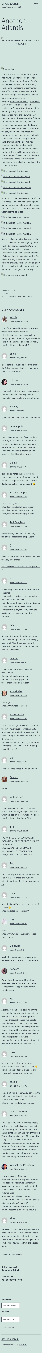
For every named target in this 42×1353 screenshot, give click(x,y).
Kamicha (14, 968)
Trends (29, 296)
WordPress (23, 1344)
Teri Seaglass (17, 522)
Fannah (14, 777)
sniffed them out (31, 252)
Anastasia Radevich (19, 101)
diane (13, 625)
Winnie (13, 317)
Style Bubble (10, 3)
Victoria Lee (16, 797)
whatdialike (16, 691)
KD (11, 998)
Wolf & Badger (7, 249)
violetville (15, 945)
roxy (12, 919)
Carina (13, 462)
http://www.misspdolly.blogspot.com (18, 1103)
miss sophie (16, 426)
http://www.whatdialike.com (14, 706)
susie (6, 293)
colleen (14, 380)
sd (11, 578)
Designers (17, 296)
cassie (13, 1081)
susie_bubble (17, 714)
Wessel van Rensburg (22, 1165)
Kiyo (12, 1052)
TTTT (13, 826)
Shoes (23, 296)
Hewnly (14, 406)
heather (14, 658)
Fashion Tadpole (19, 492)
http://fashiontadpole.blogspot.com (17, 507)
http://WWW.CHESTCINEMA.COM (17, 848)
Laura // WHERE (18, 1111)
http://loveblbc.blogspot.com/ (15, 911)
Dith (12, 757)
